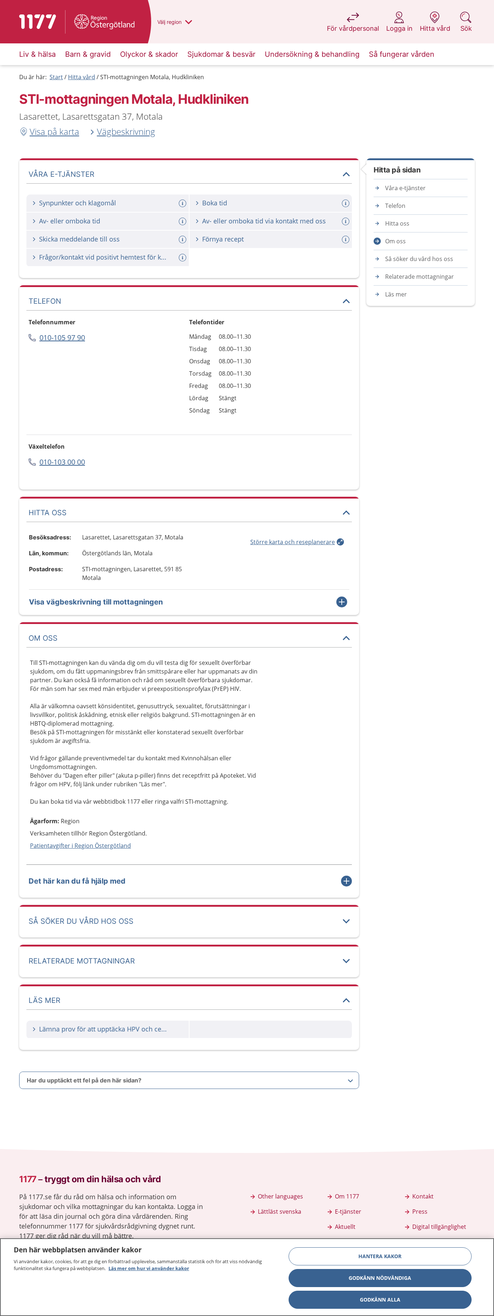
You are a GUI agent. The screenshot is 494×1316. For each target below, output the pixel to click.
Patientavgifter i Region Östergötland (80, 846)
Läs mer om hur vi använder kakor (148, 1268)
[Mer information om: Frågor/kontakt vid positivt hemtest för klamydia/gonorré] (183, 257)
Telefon (395, 206)
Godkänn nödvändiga (380, 1277)
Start (56, 77)
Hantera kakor (379, 1256)
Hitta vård (81, 77)
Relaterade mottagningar (419, 277)
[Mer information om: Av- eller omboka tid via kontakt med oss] (346, 221)
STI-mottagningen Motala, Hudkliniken (152, 77)
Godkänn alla (380, 1299)
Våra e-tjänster (405, 188)
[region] (247, 1277)
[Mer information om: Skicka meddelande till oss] (183, 239)
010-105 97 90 (62, 337)
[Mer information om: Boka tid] (346, 203)
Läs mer (396, 294)
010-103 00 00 (62, 462)
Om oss (395, 241)
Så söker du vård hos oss (419, 259)
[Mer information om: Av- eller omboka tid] (183, 221)
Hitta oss (397, 223)
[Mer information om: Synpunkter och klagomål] (183, 203)
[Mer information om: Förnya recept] (346, 239)
